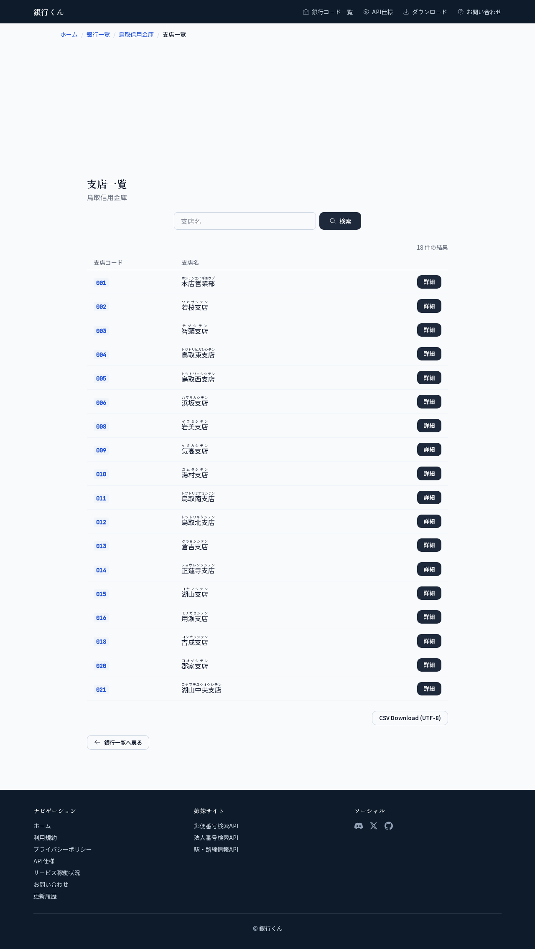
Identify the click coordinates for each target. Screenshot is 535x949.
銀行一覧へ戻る (123, 742)
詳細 (429, 282)
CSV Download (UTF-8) (410, 718)
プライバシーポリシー (62, 849)
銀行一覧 (98, 34)
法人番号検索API (216, 837)
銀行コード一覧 (332, 12)
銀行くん (48, 11)
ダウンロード (429, 12)
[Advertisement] (267, 101)
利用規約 (45, 837)
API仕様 (382, 12)
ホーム (69, 34)
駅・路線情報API (216, 849)
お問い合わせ (484, 12)
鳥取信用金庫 (136, 34)
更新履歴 (45, 896)
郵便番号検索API (216, 826)
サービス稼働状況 (56, 872)
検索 (345, 221)
